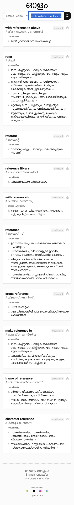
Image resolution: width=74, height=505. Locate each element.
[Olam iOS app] (34, 491)
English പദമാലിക (37, 474)
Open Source (37, 495)
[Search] (67, 16)
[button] (31, 78)
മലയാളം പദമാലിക (37, 478)
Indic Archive (37, 487)
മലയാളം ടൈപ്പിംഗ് (37, 471)
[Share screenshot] (67, 28)
